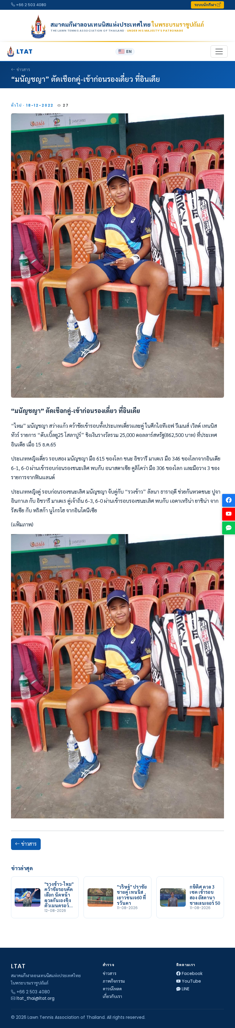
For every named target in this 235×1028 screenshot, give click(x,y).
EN (129, 52)
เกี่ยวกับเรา (112, 996)
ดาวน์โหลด (112, 989)
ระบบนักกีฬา (205, 4)
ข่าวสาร (23, 69)
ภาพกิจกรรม (114, 981)
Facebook (192, 973)
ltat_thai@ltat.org (35, 998)
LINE (185, 989)
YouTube (191, 981)
